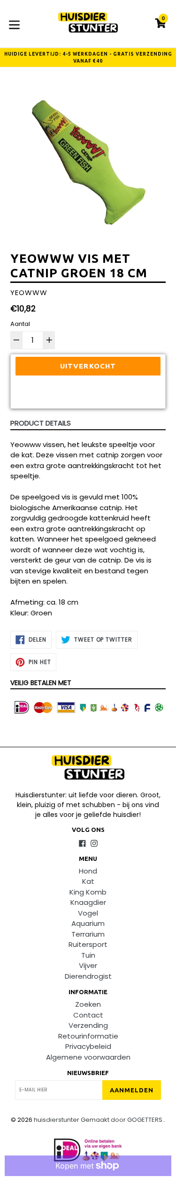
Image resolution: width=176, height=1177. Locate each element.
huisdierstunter (56, 1119)
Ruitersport (88, 944)
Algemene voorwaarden (88, 1057)
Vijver (88, 965)
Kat (88, 881)
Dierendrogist (88, 976)
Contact (88, 1015)
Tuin (88, 955)
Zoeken (88, 1004)
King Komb (88, 892)
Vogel (88, 913)
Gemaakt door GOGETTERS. (122, 1119)
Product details (40, 423)
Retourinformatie (88, 1036)
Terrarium (88, 934)
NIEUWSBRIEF (88, 1072)
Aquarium (88, 923)
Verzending (88, 1025)
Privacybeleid (88, 1046)
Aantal (20, 323)
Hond (88, 871)
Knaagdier (88, 902)
